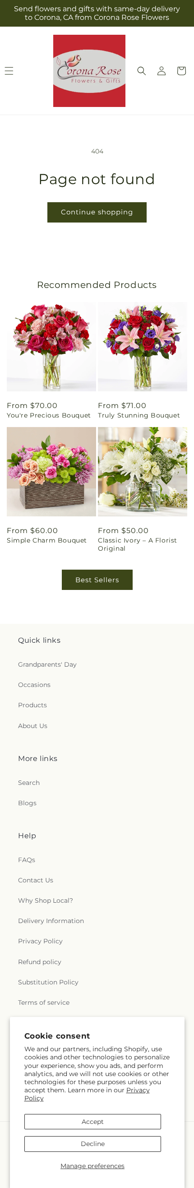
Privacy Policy (40, 941)
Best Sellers (97, 579)
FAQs (26, 860)
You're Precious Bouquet (49, 415)
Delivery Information (51, 921)
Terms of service (43, 1002)
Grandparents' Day (47, 664)
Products (32, 705)
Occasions (34, 685)
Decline (93, 1144)
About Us (32, 726)
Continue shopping (97, 212)
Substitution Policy (48, 982)
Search (29, 783)
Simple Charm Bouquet (47, 540)
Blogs (27, 803)
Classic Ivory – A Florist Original (137, 544)
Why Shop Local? (45, 900)
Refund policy (39, 962)
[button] (142, 71)
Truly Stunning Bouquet (139, 415)
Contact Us (35, 880)
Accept (93, 1122)
